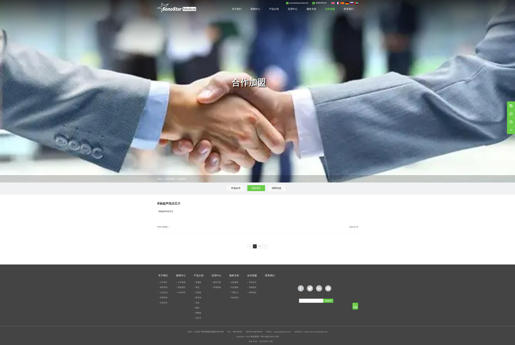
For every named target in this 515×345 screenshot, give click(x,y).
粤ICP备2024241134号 (270, 337)
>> (265, 246)
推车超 (197, 298)
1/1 (260, 246)
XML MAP (253, 341)
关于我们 (237, 9)
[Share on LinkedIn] (319, 288)
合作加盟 (330, 9)
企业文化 (163, 292)
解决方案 (216, 282)
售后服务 (234, 287)
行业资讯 (180, 292)
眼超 (196, 308)
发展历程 (163, 298)
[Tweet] (310, 288)
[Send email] (328, 288)
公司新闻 (180, 282)
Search (328, 301)
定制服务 (234, 282)
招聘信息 (276, 188)
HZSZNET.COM (266, 341)
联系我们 (349, 9)
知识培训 (234, 298)
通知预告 (180, 287)
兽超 (196, 303)
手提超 (197, 292)
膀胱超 (197, 313)
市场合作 (236, 188)
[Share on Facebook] (301, 288)
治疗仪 (197, 318)
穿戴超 (197, 282)
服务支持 (311, 9)
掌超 (196, 287)
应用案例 (216, 287)
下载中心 (234, 292)
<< (250, 246)
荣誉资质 (163, 287)
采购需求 (182, 179)
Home (159, 179)
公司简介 (163, 282)
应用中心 (292, 9)
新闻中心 (255, 9)
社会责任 (163, 303)
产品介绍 (274, 9)
